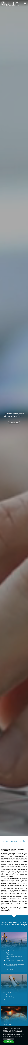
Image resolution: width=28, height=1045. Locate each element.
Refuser (9, 1039)
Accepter (9, 1041)
